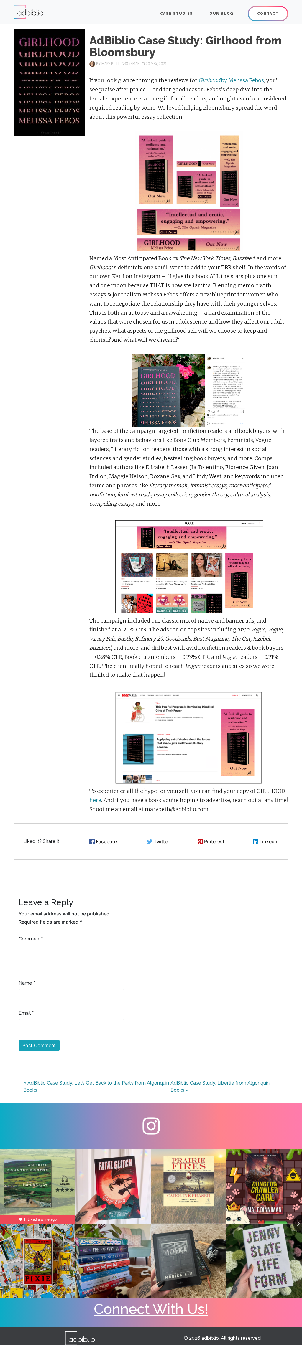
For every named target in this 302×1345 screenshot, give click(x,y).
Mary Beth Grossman (120, 63)
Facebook (107, 841)
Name (25, 983)
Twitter (161, 841)
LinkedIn (269, 841)
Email (25, 1013)
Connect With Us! (151, 1309)
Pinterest (214, 841)
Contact (268, 13)
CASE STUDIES (176, 13)
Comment (30, 939)
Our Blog (221, 13)
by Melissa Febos (231, 80)
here (95, 800)
